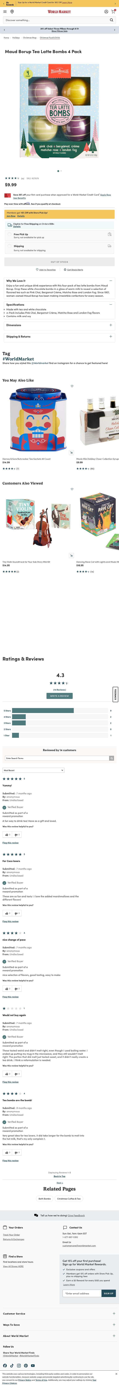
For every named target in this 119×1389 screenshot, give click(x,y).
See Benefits (19, 197)
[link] (113, 11)
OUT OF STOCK (59, 261)
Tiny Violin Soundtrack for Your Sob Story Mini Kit (26, 561)
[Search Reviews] (111, 758)
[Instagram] (19, 1365)
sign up (108, 1293)
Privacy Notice (24, 1380)
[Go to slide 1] (58, 171)
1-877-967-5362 (70, 1237)
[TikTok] (12, 1365)
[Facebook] (5, 1365)
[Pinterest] (26, 1365)
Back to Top (59, 1176)
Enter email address (77, 1293)
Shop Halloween (59, 31)
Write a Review (59, 695)
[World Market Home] (59, 11)
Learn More (69, 1284)
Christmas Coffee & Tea (69, 1198)
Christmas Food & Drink (50, 37)
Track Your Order (11, 1234)
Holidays (16, 37)
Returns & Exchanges (13, 1239)
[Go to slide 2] (61, 171)
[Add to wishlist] (72, 386)
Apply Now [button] (105, 194)
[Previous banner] (3, 3)
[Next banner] (115, 3)
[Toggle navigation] (4, 11)
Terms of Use (41, 1380)
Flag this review (10, 842)
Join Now (63, 2)
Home (6, 37)
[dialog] (59, 1379)
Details (21, 215)
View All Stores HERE (13, 1266)
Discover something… (18, 20)
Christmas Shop (29, 37)
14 (22, 178)
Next (60, 1182)
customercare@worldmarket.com (79, 1245)
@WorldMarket (10, 1355)
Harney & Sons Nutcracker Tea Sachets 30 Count (26, 458)
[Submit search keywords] (111, 20)
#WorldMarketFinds (29, 1355)
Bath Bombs (45, 1198)
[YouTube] (33, 1365)
